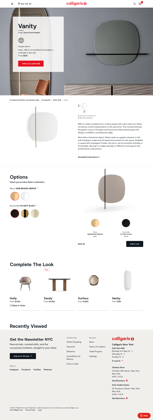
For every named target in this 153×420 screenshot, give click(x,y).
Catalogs (93, 356)
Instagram (14, 369)
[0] (140, 3)
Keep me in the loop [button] (22, 356)
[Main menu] (12, 4)
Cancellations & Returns (73, 357)
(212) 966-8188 (118, 348)
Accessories (46, 100)
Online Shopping (74, 342)
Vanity (116, 298)
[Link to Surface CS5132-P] (93, 282)
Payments (71, 346)
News (91, 342)
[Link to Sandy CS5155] (59, 282)
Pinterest (48, 369)
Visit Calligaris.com (16, 410)
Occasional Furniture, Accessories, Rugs (24, 100)
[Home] (76, 3)
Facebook (26, 369)
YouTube (37, 369)
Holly (13, 298)
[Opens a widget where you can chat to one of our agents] (144, 416)
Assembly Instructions (88, 157)
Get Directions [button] (119, 381)
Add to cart (134, 244)
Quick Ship (57, 100)
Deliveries (71, 351)
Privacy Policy (30, 410)
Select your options (30, 64)
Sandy (48, 298)
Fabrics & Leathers (97, 346)
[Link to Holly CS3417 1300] (25, 282)
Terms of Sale (72, 364)
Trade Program (95, 351)
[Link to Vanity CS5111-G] (127, 282)
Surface (83, 298)
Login (40, 410)
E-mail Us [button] (116, 361)
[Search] (134, 4)
